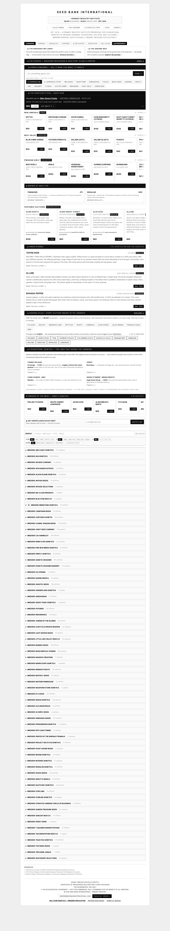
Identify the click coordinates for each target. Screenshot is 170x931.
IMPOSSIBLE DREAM (57, 120)
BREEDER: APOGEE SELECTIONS (48, 490)
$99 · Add (138, 289)
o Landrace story (52, 82)
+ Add (34, 109)
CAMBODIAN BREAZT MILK (145, 168)
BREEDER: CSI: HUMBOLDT (54, 539)
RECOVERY (59, 445)
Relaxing (69, 82)
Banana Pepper (34, 296)
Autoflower (60, 86)
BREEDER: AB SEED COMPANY (44, 466)
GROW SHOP (92, 43)
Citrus (48, 86)
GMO (29, 332)
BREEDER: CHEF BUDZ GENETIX (45, 520)
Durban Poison (67, 341)
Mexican (41, 345)
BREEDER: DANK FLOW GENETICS (46, 545)
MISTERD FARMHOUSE (67, 217)
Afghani (31, 341)
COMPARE (65, 43)
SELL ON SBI (105, 43)
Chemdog (90, 327)
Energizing (94, 82)
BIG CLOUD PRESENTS (124, 145)
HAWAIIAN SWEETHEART (77, 168)
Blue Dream (118, 327)
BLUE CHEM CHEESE (35, 142)
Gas (29, 86)
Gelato (42, 327)
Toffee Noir (32, 255)
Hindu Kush (43, 341)
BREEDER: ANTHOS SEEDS (45, 484)
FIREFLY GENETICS (60, 399)
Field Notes (117, 337)
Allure (130, 214)
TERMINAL (41, 43)
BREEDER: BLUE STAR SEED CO (56, 502)
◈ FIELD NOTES (78, 43)
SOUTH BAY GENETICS (61, 98)
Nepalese (53, 345)
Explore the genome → (113, 55)
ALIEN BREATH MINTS (102, 406)
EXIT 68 (29, 120)
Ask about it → (47, 109)
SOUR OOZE (78, 405)
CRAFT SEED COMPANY (34, 170)
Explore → (139, 316)
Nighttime (81, 82)
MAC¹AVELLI (31, 167)
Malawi (30, 345)
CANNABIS (30, 43)
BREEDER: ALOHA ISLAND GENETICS (59, 478)
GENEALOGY (53, 43)
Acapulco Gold (103, 341)
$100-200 (80, 442)
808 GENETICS (53, 170)
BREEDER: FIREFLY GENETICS (47, 557)
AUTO (47, 442)
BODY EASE (40, 445)
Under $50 (99, 86)
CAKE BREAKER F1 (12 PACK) (102, 121)
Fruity (138, 82)
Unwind (128, 82)
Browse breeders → (68, 55)
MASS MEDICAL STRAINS (136, 217)
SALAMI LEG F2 (78, 142)
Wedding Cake (55, 327)
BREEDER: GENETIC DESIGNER (44, 563)
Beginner (74, 86)
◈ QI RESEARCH (119, 43)
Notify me (137, 424)
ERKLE (51, 167)
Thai (54, 341)
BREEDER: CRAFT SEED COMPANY (51, 533)
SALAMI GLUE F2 (101, 142)
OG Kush (31, 327)
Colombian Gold (85, 341)
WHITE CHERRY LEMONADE (57, 406)
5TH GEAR (122, 405)
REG (37, 442)
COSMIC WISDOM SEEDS (125, 296)
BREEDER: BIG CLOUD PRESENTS (44, 496)
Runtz (80, 327)
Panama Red (119, 341)
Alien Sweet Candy (69, 214)
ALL (32, 442)
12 (109, 442)
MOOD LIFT (50, 445)
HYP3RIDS (131, 255)
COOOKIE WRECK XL (57, 142)
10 (106, 442)
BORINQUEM (122, 167)
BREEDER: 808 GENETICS (45, 459)
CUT (52, 442)
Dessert (38, 86)
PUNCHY (120, 142)
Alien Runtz (32, 214)
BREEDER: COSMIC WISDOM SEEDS (52, 527)
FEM (41, 442)
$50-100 (72, 442)
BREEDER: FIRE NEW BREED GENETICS (52, 551)
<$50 (65, 442)
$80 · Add (138, 268)
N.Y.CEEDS (120, 170)
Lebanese (64, 345)
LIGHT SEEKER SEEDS (101, 124)
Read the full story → (36, 268)
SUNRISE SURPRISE (102, 167)
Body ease (116, 82)
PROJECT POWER (35, 405)
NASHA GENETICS (32, 217)
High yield (86, 86)
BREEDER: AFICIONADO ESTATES (44, 472)
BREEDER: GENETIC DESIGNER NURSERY (51, 569)
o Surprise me (34, 82)
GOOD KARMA (77, 120)
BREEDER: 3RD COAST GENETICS (45, 453)
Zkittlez (69, 327)
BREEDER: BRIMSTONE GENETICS (68, 508)
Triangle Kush (133, 327)
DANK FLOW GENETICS (34, 122)
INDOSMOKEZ (31, 145)
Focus (106, 82)
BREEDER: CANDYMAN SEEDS (52, 514)
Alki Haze (44, 98)
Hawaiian (132, 341)
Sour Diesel (103, 327)
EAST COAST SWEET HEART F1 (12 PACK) (125, 121)
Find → (138, 74)
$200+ (88, 442)
